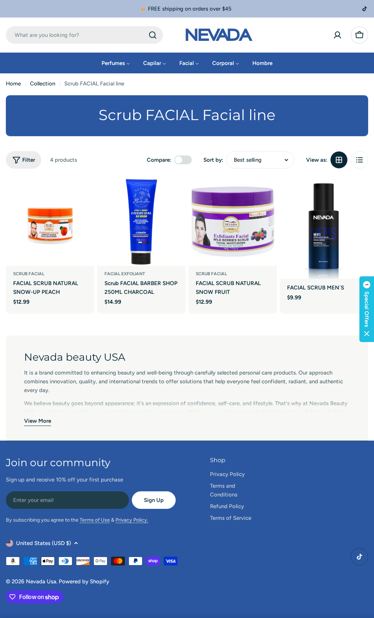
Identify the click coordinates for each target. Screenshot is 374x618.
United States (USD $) (43, 543)
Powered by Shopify (84, 581)
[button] (366, 309)
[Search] (152, 35)
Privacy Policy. (131, 520)
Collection (42, 83)
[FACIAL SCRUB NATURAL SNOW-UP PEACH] (50, 221)
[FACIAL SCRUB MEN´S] (324, 228)
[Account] (337, 35)
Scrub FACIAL (28, 273)
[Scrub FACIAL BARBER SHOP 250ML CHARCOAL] (141, 221)
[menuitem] (116, 63)
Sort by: (213, 160)
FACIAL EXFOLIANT (124, 273)
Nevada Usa (41, 581)
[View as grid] (339, 160)
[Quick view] (83, 193)
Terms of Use (95, 520)
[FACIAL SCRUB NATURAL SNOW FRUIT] (232, 221)
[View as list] (359, 160)
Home (13, 83)
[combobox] (84, 35)
